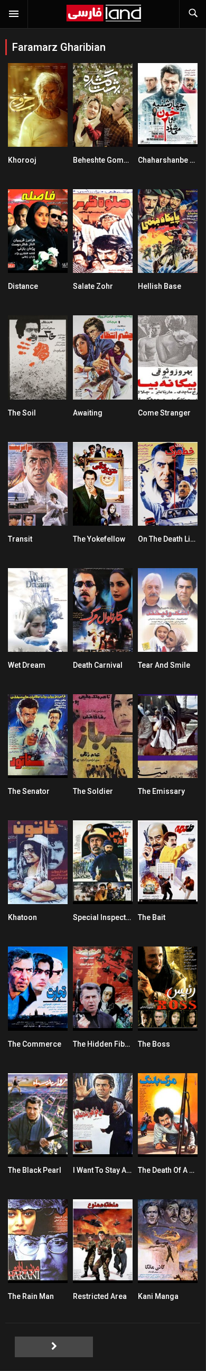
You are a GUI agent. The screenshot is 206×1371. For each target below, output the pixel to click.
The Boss (154, 1044)
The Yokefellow (99, 539)
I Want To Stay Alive (105, 1170)
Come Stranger (164, 413)
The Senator (29, 791)
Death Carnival (98, 665)
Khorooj (22, 160)
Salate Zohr (93, 286)
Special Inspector (103, 917)
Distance (23, 286)
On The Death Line (168, 539)
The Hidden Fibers (104, 1044)
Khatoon (22, 917)
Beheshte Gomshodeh (111, 160)
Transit (20, 539)
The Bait (151, 917)
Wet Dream (26, 665)
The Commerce (34, 1044)
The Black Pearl (34, 1170)
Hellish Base (159, 286)
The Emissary (161, 791)
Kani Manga (158, 1296)
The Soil (22, 413)
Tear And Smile (164, 665)
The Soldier (93, 791)
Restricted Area (100, 1296)
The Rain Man (31, 1296)
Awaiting (87, 413)
